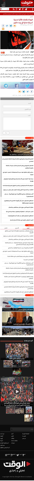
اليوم (28, 228)
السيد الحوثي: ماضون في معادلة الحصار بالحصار (21, 220)
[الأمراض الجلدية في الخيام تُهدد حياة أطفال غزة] (17, 148)
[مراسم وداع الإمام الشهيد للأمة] (17, 352)
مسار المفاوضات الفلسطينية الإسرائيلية (23, 324)
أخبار (32, 138)
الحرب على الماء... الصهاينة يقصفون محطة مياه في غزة (19, 212)
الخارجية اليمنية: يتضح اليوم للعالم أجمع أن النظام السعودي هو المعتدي (18, 14)
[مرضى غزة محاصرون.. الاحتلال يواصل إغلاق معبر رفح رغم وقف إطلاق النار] (28, 418)
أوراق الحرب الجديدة (28, 260)
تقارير (12, 436)
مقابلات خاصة (14, 440)
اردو (4, 2)
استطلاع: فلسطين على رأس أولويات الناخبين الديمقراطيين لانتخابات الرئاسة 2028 (18, 202)
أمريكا (1, 440)
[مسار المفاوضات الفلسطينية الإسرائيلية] (18, 319)
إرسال (6, 133)
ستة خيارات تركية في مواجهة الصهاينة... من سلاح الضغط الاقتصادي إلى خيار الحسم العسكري (19, 243)
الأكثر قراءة (30, 225)
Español (3, 5)
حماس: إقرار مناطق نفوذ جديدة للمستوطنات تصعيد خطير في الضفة (18, 173)
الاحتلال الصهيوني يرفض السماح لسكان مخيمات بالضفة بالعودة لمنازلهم (19, 167)
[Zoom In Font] (4, 53)
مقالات (12, 438)
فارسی (4, 3)
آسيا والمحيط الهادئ (4, 443)
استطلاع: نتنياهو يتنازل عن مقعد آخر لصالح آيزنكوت (20, 216)
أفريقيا (1, 436)
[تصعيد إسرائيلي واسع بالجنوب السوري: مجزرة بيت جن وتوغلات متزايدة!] (19, 410)
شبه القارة (2, 445)
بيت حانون (15, 95)
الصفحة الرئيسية (25, 434)
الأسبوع (17, 228)
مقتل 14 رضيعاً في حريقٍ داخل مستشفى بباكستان (21, 207)
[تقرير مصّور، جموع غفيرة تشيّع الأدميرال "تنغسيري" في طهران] (25, 363)
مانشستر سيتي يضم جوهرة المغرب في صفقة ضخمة (20, 256)
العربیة (4, 0)
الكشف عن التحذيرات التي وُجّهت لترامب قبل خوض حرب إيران (18, 190)
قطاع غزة (24, 95)
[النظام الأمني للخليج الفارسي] (18, 304)
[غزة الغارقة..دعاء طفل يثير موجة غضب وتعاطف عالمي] (28, 410)
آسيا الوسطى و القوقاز (5, 447)
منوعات (13, 443)
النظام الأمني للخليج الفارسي (25, 310)
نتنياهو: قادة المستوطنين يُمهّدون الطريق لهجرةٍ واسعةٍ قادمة (18, 186)
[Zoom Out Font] (2, 53)
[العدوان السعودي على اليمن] (18, 333)
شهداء (19, 95)
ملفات (31, 295)
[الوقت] (27, 4)
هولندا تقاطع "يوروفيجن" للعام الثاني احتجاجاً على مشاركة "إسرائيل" (18, 277)
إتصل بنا (24, 436)
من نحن (24, 438)
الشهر (5, 228)
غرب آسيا (2, 434)
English (3, 6)
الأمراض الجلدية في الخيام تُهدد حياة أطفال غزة (21, 155)
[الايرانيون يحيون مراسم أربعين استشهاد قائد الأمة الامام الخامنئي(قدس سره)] (17, 363)
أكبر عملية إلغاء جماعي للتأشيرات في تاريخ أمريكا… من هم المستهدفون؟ (19, 195)
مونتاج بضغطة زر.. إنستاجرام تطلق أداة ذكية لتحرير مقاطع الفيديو (19, 232)
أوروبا (1, 438)
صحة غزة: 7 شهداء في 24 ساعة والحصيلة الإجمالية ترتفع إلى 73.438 (18, 180)
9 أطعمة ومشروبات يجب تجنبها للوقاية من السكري (20, 248)
